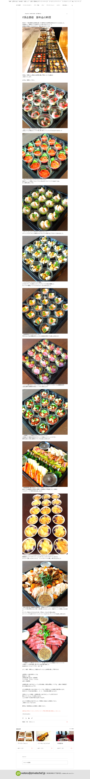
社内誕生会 (60, 743)
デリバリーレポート (26, 713)
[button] (72, 5)
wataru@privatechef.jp (33, 773)
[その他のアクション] (67, 13)
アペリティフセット (23, 743)
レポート (58, 5)
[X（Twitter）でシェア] (26, 718)
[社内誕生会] (65, 736)
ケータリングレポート (27, 5)
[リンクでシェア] (32, 718)
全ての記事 (18, 5)
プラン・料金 (36, 5)
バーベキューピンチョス (44, 743)
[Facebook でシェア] (23, 718)
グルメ (43, 5)
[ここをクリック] (18, 773)
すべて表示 (71, 728)
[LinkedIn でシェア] (29, 718)
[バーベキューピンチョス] (45, 736)
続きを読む (65, 5)
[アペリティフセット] (25, 736)
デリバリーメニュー (50, 5)
